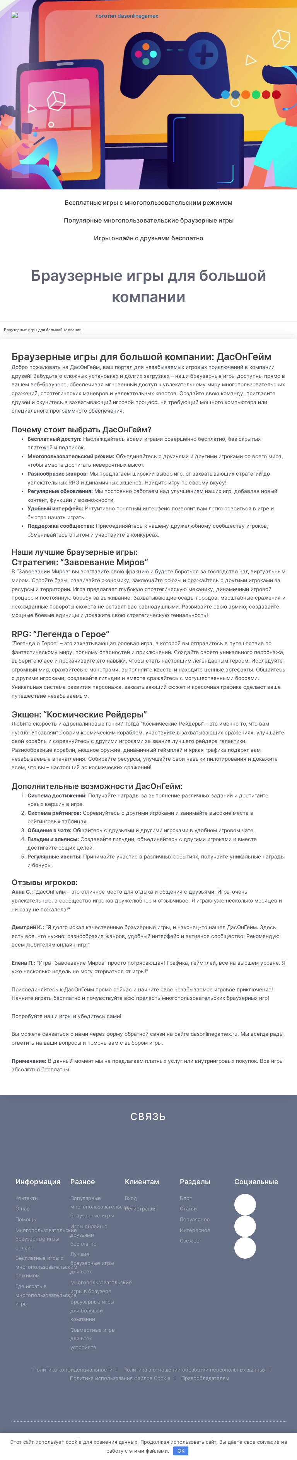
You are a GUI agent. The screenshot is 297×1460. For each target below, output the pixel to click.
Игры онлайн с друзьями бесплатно (148, 238)
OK (181, 1451)
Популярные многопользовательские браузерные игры (149, 220)
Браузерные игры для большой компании (43, 330)
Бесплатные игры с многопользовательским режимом (148, 202)
